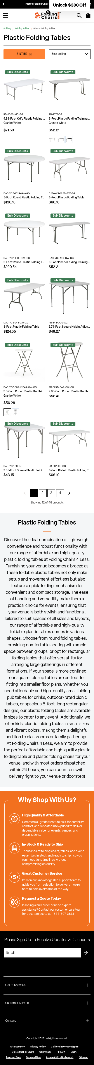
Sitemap (83, 1057)
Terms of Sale (13, 1057)
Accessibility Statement (59, 1057)
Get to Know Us (15, 985)
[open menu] (5, 15)
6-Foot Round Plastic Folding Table (24, 262)
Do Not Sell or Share (23, 1052)
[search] (79, 15)
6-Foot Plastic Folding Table (66, 197)
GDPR (74, 1052)
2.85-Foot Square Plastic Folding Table (24, 470)
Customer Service (17, 1003)
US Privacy (45, 1052)
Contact (10, 1021)
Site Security (17, 1047)
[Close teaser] (48, 12)
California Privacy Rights (64, 1047)
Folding (7, 29)
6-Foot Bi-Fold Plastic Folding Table (70, 470)
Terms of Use (33, 1057)
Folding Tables (22, 29)
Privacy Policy (38, 1047)
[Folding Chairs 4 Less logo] (48, 15)
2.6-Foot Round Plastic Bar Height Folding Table (24, 391)
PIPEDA (61, 1052)
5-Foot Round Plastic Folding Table (24, 197)
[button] (69, 5)
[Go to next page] (69, 493)
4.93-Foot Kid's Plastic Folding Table (24, 118)
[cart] (88, 17)
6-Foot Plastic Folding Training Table (70, 118)
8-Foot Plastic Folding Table (21, 326)
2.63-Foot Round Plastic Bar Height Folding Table (70, 391)
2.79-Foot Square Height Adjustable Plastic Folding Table (70, 326)
